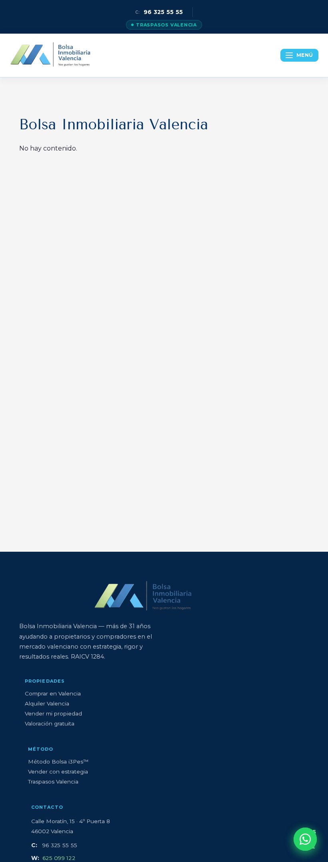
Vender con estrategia (58, 771)
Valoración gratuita (49, 723)
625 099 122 (58, 858)
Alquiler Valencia (47, 703)
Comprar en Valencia (53, 693)
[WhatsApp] (305, 839)
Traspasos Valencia (166, 25)
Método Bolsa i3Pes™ (58, 761)
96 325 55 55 (159, 12)
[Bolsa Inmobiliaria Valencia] (51, 55)
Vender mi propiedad (53, 713)
